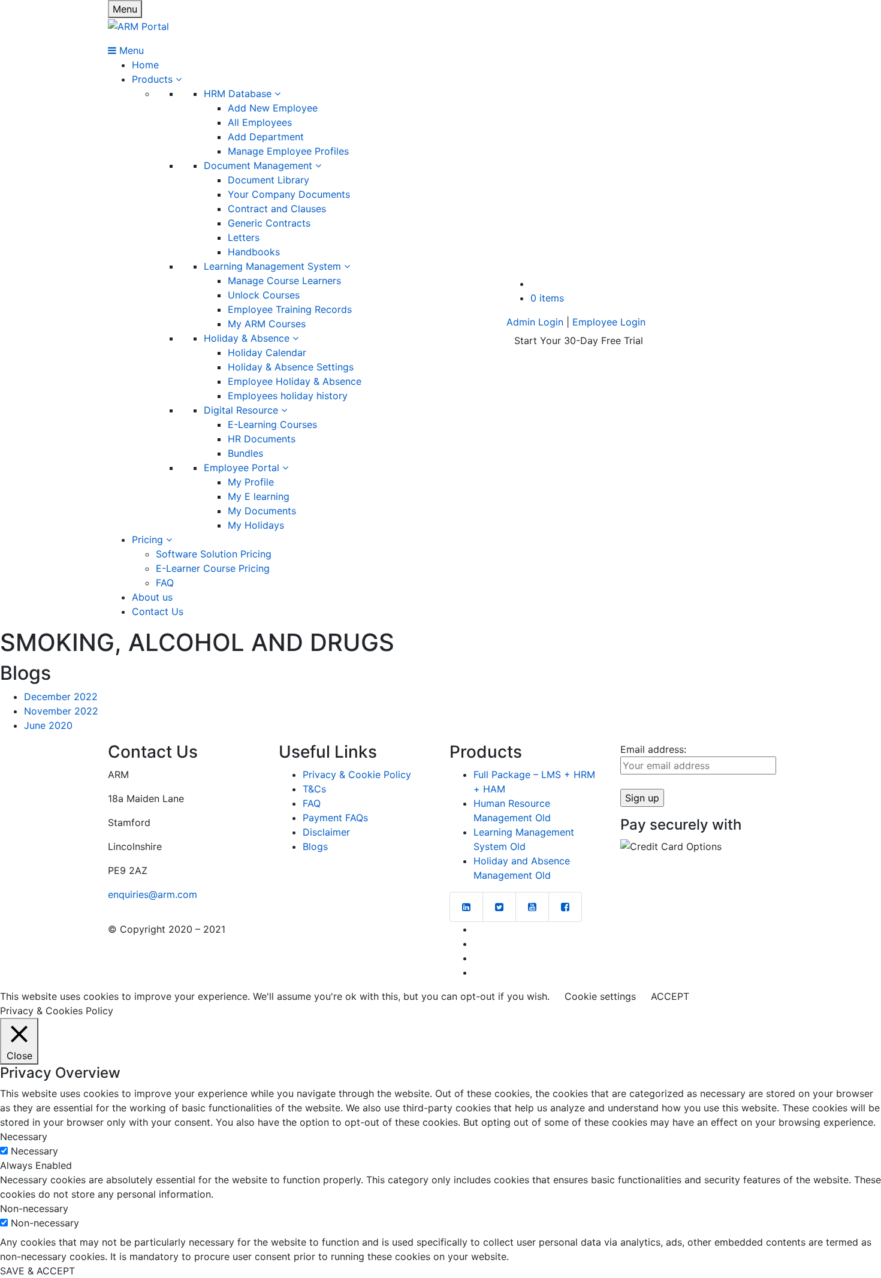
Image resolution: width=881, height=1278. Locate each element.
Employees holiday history (288, 396)
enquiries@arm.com (152, 894)
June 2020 (48, 725)
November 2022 (61, 711)
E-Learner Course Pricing (213, 568)
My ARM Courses (267, 324)
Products (154, 79)
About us (152, 597)
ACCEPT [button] (670, 996)
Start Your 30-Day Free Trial (578, 340)
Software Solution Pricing (213, 554)
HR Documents (261, 439)
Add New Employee (273, 108)
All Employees (260, 122)
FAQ (165, 583)
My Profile (251, 482)
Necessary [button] (23, 1137)
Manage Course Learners (284, 281)
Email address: (653, 749)
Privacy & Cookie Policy (357, 774)
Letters (244, 237)
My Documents (262, 511)
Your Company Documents (289, 194)
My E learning (258, 496)
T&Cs (314, 789)
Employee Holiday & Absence (294, 381)
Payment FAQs (335, 818)
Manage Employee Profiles (288, 151)
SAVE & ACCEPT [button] (37, 1271)
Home (145, 65)
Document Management (259, 165)
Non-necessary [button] (34, 1208)
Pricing (149, 539)
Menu (125, 9)
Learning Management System (274, 266)
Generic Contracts (269, 223)
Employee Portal (243, 468)
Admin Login (534, 322)
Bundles (245, 453)
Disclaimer (326, 832)
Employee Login (608, 322)
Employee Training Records (290, 309)
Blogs (315, 846)
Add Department (266, 137)
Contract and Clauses (277, 209)
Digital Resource (242, 410)
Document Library (268, 180)
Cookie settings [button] (600, 996)
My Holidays (256, 525)
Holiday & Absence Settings (291, 367)
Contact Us (157, 611)
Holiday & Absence (248, 338)
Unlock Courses (264, 295)
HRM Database (239, 94)
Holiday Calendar (267, 352)
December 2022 (61, 697)
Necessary (34, 1151)
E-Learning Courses (272, 424)
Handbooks (254, 252)
